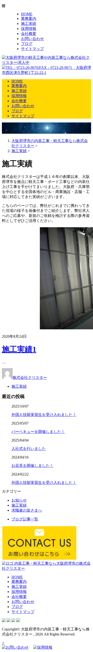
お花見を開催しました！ (32, 466)
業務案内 (28, 19)
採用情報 (28, 29)
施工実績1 (19, 349)
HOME (26, 14)
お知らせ (19, 500)
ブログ (26, 44)
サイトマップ (32, 49)
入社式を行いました (28, 449)
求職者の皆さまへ (26, 510)
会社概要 (28, 34)
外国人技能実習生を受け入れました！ (43, 415)
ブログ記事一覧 (24, 519)
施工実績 (28, 24)
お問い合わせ (32, 39)
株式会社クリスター (30, 378)
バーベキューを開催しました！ (38, 432)
